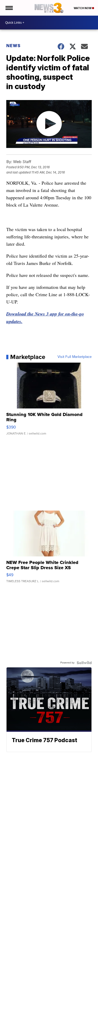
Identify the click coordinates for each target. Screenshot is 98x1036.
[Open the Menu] (9, 7)
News (13, 45)
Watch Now (83, 8)
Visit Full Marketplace (74, 357)
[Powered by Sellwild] (84, 663)
